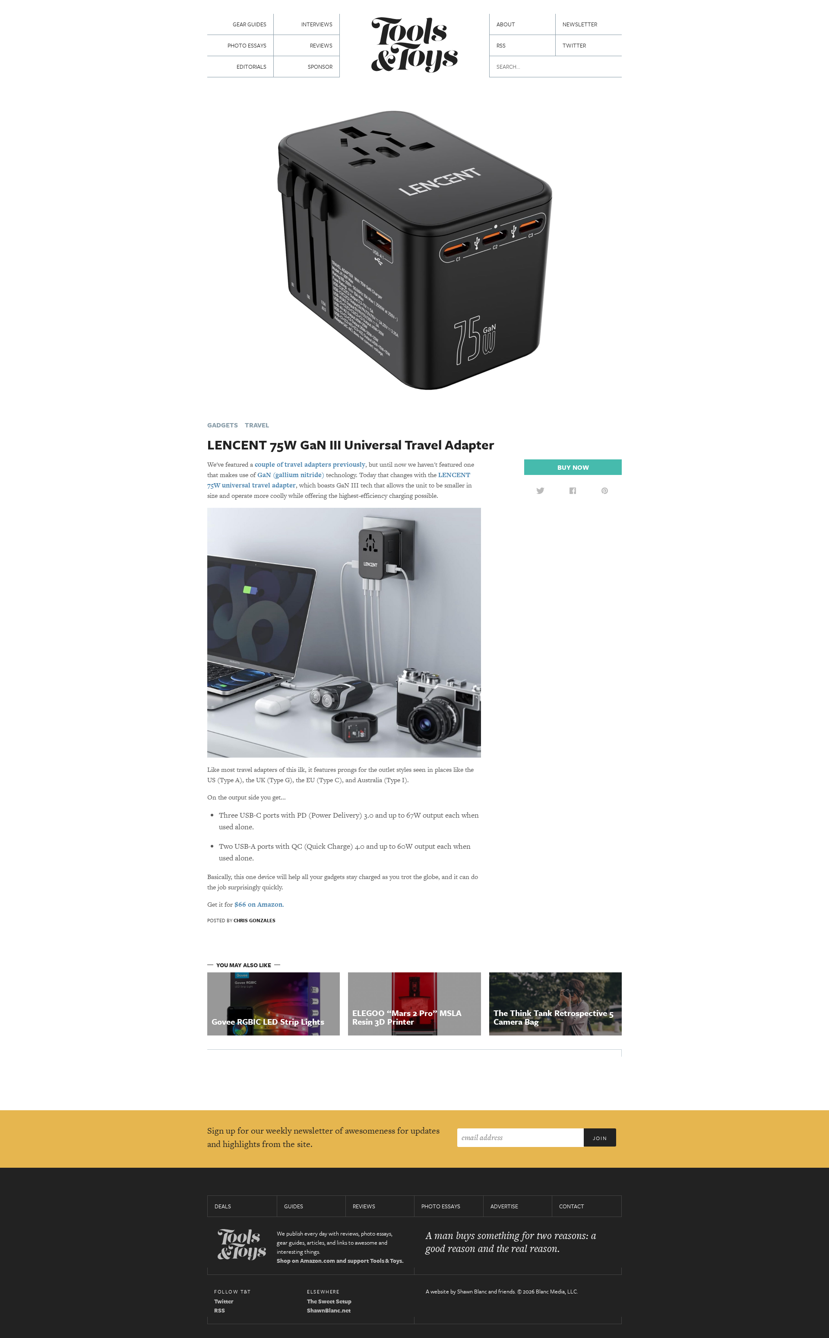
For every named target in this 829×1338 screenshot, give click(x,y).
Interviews (316, 24)
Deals (223, 1206)
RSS (501, 45)
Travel (257, 425)
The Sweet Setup (329, 1301)
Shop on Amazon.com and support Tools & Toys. (340, 1260)
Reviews (321, 45)
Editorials (251, 66)
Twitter (574, 45)
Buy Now (573, 467)
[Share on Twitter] (540, 490)
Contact (571, 1206)
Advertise (504, 1206)
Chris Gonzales (254, 920)
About (506, 24)
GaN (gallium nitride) (290, 474)
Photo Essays (247, 45)
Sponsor (320, 66)
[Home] (414, 46)
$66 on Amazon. (259, 904)
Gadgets (222, 425)
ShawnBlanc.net (329, 1310)
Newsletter (580, 24)
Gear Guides (249, 24)
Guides (293, 1206)
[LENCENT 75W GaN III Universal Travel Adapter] (414, 249)
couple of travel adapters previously (310, 464)
